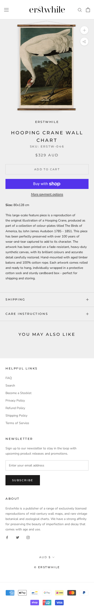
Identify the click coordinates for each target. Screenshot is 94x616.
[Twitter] (17, 537)
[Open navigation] (6, 9)
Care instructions (26, 314)
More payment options (47, 194)
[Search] (80, 10)
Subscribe (22, 480)
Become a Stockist (18, 393)
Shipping (15, 299)
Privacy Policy (15, 400)
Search (10, 385)
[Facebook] (7, 537)
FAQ (8, 378)
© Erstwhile (47, 567)
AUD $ (45, 557)
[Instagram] (28, 537)
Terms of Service (17, 423)
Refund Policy (15, 408)
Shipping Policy (16, 415)
